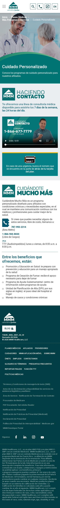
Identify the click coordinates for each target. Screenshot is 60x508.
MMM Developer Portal (13, 428)
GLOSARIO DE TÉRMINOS (16, 364)
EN (54, 6)
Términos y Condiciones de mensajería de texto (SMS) (26, 384)
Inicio (4, 17)
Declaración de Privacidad (14, 419)
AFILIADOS (28, 348)
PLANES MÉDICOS (13, 348)
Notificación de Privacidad (14, 410)
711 (4, 241)
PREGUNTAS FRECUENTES (40, 364)
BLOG (7, 328)
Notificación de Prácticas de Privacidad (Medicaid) (25, 414)
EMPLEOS (17, 359)
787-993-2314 (18, 227)
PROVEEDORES (41, 348)
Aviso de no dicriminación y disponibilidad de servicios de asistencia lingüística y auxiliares (27, 390)
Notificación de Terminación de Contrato (36, 396)
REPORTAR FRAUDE (13, 369)
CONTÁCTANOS (30, 359)
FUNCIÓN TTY (30, 369)
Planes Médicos (19, 17)
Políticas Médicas (14, 374)
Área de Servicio (10, 396)
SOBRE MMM (49, 353)
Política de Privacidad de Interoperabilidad (21, 423)
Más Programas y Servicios (15, 19)
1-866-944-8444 (10, 234)
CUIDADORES (11, 353)
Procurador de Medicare (14, 400)
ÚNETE (8, 359)
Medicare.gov (48, 423)
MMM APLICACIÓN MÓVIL (30, 353)
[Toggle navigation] (4, 6)
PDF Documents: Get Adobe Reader (18, 405)
